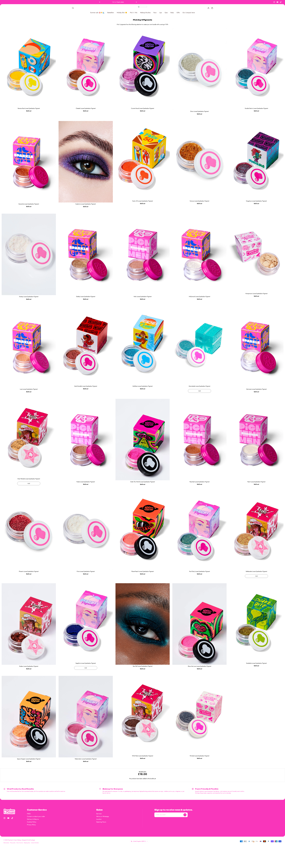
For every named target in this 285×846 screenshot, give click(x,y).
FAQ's (29, 814)
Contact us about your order (36, 816)
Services (99, 814)
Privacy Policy (31, 825)
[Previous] (99, 2)
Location (99, 819)
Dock (33, 840)
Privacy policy (13, 842)
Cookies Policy (31, 822)
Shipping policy (27, 842)
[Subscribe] (184, 814)
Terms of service (19, 842)
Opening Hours (101, 822)
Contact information (35, 842)
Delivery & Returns (33, 819)
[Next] (136, 2)
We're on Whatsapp (102, 816)
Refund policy (6, 842)
